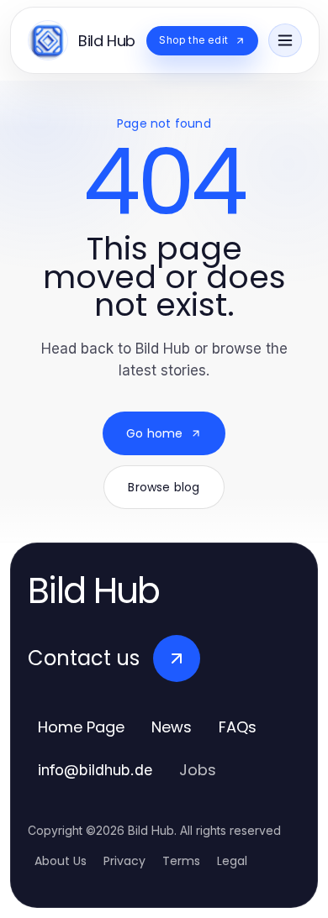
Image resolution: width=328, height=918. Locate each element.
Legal (232, 860)
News (171, 726)
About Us (60, 860)
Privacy (124, 860)
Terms (181, 860)
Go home (154, 433)
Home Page (81, 726)
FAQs (238, 726)
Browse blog (163, 487)
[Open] (285, 40)
